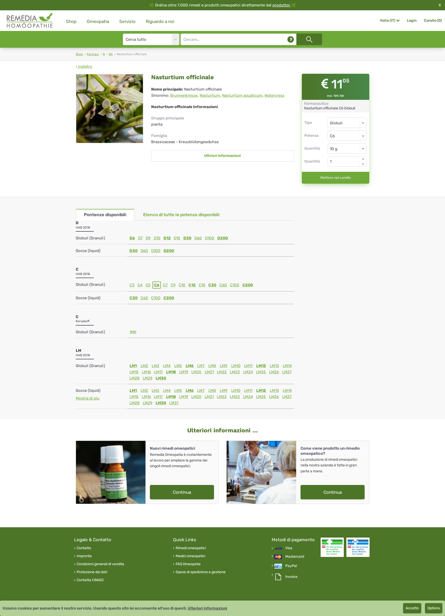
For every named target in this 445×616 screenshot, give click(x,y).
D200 (222, 238)
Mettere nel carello (335, 177)
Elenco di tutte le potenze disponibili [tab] (181, 214)
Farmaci (93, 54)
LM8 (212, 365)
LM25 (261, 372)
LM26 (274, 372)
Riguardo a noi (160, 21)
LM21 (209, 372)
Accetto (412, 608)
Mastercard (294, 556)
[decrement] (363, 164)
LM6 (190, 365)
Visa (288, 548)
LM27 (287, 372)
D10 (157, 238)
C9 (173, 285)
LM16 (146, 372)
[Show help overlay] (290, 39)
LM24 (248, 372)
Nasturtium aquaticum (242, 95)
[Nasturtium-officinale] (109, 108)
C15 (202, 285)
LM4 (166, 365)
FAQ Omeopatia (188, 564)
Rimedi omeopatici (191, 548)
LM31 (173, 403)
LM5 (178, 365)
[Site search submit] (309, 39)
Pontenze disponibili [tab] (105, 214)
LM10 (236, 365)
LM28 (135, 378)
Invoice (291, 577)
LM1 (133, 365)
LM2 (144, 365)
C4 (140, 285)
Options (433, 608)
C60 (223, 285)
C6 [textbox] (332, 136)
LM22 (222, 372)
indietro (84, 66)
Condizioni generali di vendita (100, 564)
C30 (212, 285)
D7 (140, 238)
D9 (148, 238)
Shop (71, 21)
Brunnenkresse (184, 95)
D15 (177, 238)
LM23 (235, 372)
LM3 (155, 365)
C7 (165, 285)
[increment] (363, 158)
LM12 (261, 365)
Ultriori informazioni (222, 155)
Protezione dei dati (92, 572)
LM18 (171, 372)
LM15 (134, 372)
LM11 (248, 365)
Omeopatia (98, 21)
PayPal (291, 566)
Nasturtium (210, 95)
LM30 (161, 378)
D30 (187, 238)
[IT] (30, 20)
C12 (192, 285)
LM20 (196, 372)
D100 (209, 238)
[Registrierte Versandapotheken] (332, 547)
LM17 (158, 372)
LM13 (274, 365)
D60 (198, 238)
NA (111, 54)
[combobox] (347, 136)
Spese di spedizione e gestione (201, 572)
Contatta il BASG (90, 580)
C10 (182, 285)
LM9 (223, 365)
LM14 (287, 365)
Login (412, 20)
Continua (182, 492)
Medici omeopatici (190, 556)
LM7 (200, 365)
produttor (281, 5)
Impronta (84, 556)
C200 (247, 285)
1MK (133, 332)
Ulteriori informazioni (207, 608)
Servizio (127, 21)
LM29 (147, 378)
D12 (167, 238)
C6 (156, 285)
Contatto (84, 548)
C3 (132, 285)
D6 (132, 238)
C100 (234, 285)
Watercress (274, 95)
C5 (148, 285)
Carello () (433, 20)
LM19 (183, 372)
